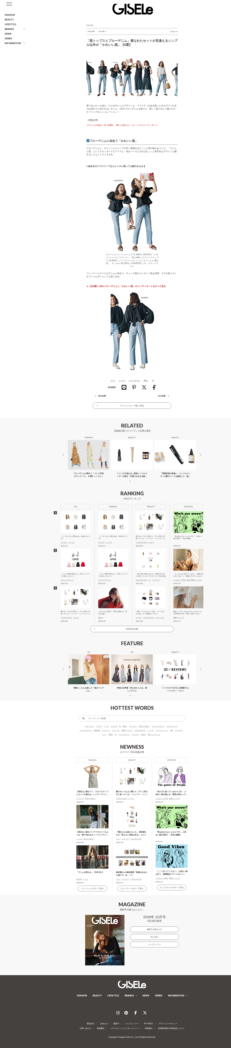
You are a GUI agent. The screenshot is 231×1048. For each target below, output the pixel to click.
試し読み (154, 937)
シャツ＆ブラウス (85, 730)
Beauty (132, 760)
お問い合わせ (85, 1028)
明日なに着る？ (144, 726)
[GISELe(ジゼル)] (132, 984)
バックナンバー (154, 944)
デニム (112, 380)
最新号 (116, 1024)
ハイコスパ (135, 734)
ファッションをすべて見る (92, 888)
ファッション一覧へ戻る (132, 405)
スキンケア (179, 730)
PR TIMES (148, 1024)
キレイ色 (114, 726)
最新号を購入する (154, 929)
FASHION (10, 15)
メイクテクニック (161, 730)
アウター (99, 726)
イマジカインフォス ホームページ (124, 1028)
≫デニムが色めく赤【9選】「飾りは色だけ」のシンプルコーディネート (122, 125)
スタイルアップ (171, 726)
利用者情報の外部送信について (171, 1028)
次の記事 (101, 31)
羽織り (110, 734)
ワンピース (116, 730)
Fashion (89, 25)
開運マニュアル (126, 730)
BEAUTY (9, 19)
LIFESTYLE (10, 24)
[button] (130, 481)
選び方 (143, 734)
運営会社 (90, 1024)
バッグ (104, 734)
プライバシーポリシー (168, 1024)
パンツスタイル (134, 380)
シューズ (150, 730)
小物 (171, 730)
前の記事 (91, 31)
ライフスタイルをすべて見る (171, 887)
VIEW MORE (132, 629)
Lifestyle (171, 760)
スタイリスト (89, 726)
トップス (122, 380)
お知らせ (104, 1024)
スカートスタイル (158, 726)
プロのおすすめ (139, 730)
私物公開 (97, 730)
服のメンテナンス (154, 734)
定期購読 (100, 1028)
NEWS (8, 33)
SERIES (8, 38)
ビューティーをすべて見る (132, 888)
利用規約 (148, 1028)
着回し (146, 380)
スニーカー (133, 726)
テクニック (106, 730)
